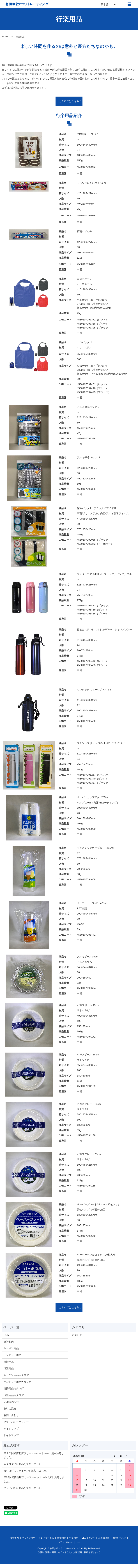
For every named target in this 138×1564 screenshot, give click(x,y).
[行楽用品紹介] (28, 149)
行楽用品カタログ (14, 1395)
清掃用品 (9, 1361)
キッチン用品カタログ (16, 1375)
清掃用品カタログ (14, 1388)
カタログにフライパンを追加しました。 (26, 1470)
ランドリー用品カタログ (17, 1381)
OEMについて (11, 1401)
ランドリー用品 (12, 1355)
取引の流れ (10, 1408)
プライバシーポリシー (16, 1421)
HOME (5, 36)
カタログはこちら (69, 101)
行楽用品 (9, 1368)
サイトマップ (11, 1428)
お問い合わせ (11, 1415)
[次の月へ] (129, 1456)
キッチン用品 (11, 1348)
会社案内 (9, 1341)
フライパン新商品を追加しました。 (24, 1488)
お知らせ (77, 1334)
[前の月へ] (112, 1456)
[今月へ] (120, 1456)
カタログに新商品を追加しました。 (24, 1464)
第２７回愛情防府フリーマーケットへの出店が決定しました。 (34, 1455)
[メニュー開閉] (129, 4)
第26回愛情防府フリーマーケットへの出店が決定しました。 (34, 1479)
